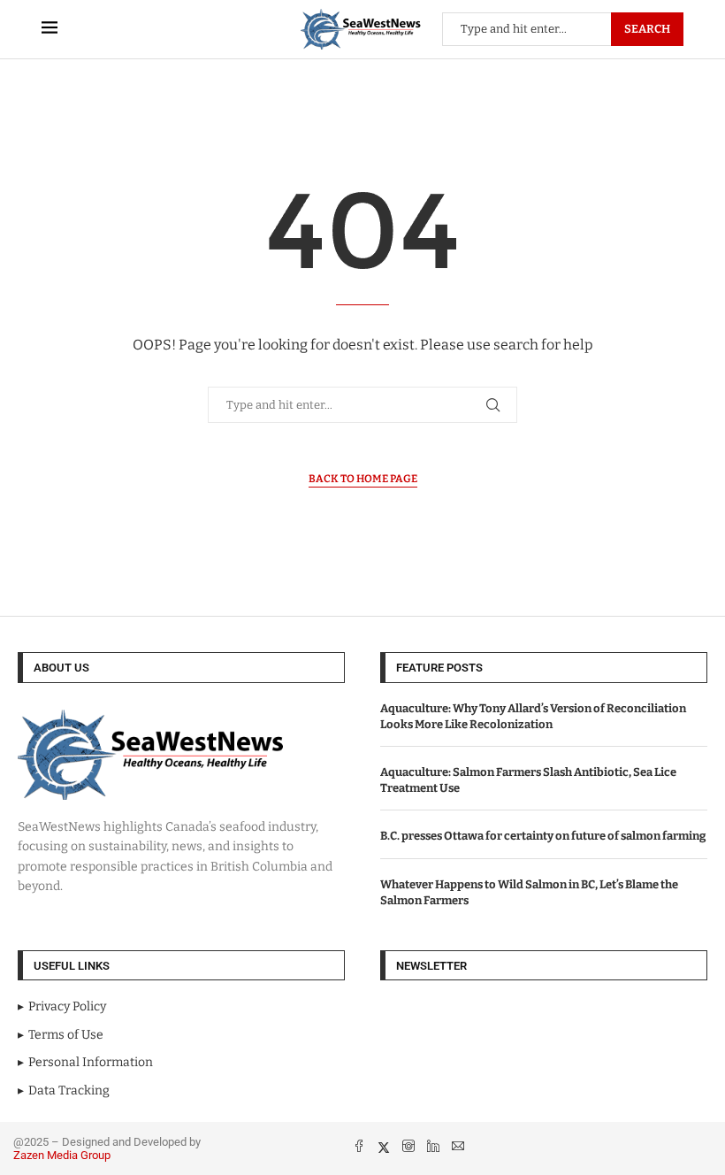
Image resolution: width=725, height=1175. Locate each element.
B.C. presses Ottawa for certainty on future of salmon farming (543, 835)
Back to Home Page (363, 478)
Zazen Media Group (62, 1155)
